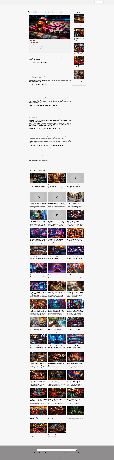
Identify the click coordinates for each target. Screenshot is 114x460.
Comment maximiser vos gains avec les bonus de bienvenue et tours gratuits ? (56, 241)
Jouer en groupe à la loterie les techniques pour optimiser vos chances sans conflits (78, 81)
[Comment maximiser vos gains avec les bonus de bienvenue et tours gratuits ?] (57, 232)
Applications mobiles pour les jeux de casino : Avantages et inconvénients (56, 258)
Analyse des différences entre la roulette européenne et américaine (38, 257)
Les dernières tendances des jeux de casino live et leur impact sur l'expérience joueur (56, 294)
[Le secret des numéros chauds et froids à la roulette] (79, 60)
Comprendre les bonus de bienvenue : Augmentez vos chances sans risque (73, 186)
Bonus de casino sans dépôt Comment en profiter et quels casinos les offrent (74, 276)
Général (77, 453)
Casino (33, 6)
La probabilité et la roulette (33, 42)
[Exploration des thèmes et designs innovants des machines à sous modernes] (57, 268)
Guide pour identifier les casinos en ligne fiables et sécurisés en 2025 (38, 294)
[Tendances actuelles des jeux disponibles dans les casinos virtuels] (75, 339)
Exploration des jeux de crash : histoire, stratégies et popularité (56, 311)
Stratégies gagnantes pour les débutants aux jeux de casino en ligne (56, 383)
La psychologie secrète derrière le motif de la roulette (38, 417)
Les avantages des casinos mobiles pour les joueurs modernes (56, 328)
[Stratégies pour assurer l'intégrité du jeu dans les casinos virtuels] (38, 232)
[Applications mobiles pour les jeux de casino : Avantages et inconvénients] (57, 250)
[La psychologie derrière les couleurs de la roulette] (79, 32)
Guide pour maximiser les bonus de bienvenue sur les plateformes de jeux (56, 347)
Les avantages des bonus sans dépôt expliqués (55, 185)
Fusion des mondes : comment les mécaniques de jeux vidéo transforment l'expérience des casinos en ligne (38, 401)
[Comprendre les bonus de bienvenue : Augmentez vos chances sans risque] (75, 178)
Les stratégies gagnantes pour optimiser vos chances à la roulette (37, 383)
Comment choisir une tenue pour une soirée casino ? (38, 204)
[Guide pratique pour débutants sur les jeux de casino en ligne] (38, 321)
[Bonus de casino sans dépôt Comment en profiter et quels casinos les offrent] (75, 268)
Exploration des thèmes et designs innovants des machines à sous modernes (56, 276)
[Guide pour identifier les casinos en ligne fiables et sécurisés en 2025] (38, 285)
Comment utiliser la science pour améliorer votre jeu (37, 50)
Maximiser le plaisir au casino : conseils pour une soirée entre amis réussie (74, 241)
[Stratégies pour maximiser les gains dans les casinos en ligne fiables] (38, 268)
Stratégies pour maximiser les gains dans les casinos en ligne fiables (37, 276)
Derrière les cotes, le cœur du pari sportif (78, 53)
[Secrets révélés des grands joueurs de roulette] (57, 410)
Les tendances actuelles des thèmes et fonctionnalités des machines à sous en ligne (74, 383)
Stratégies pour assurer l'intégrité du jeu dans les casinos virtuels (38, 240)
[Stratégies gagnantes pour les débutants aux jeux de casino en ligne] (57, 374)
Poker (57, 453)
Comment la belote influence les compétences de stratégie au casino (38, 365)
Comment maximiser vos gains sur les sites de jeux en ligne (75, 293)
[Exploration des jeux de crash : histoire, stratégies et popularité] (57, 303)
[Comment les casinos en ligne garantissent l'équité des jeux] (75, 321)
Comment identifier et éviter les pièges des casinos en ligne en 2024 (38, 347)
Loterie (47, 453)
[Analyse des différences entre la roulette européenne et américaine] (38, 250)
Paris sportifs (37, 453)
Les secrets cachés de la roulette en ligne (38, 435)
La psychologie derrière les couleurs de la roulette (79, 39)
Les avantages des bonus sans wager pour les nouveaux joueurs (38, 222)
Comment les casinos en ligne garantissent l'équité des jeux (74, 328)
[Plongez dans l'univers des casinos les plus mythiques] (79, 18)
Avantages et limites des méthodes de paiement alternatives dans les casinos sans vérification (75, 258)
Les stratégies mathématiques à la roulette (36, 46)
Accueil (29, 6)
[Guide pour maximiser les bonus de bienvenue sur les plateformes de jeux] (57, 339)
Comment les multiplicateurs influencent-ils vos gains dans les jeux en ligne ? (56, 223)
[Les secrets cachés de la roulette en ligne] (38, 428)
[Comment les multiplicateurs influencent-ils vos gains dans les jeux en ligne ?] (57, 214)
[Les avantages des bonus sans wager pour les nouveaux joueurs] (38, 214)
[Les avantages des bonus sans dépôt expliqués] (57, 178)
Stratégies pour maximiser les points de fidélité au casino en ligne (74, 365)
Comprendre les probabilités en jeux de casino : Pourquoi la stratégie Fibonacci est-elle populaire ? (56, 365)
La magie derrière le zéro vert (74, 417)
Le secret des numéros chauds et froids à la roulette (78, 66)
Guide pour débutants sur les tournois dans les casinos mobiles (75, 204)
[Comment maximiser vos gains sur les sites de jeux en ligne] (75, 285)
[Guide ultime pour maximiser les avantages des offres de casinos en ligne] (38, 303)
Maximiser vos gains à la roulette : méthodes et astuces (75, 222)
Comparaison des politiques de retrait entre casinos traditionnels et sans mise (56, 205)
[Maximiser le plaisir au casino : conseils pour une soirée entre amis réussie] (75, 232)
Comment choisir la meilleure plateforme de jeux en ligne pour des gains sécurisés (75, 312)
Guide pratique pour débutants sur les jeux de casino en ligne (38, 328)
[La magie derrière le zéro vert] (75, 410)
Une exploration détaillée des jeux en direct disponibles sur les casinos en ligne (38, 186)
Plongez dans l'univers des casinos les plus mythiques (78, 25)
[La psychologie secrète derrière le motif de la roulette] (38, 410)
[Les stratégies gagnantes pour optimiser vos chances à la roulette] (38, 374)
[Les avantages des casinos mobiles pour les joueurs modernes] (57, 321)
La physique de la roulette (33, 44)
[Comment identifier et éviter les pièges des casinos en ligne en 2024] (38, 339)
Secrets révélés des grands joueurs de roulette (56, 417)
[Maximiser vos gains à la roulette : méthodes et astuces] (75, 214)
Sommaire (32, 40)
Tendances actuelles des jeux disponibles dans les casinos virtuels (74, 347)
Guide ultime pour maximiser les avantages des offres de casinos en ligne (38, 312)
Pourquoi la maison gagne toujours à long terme (36, 48)
